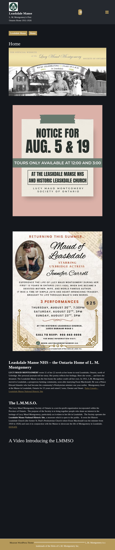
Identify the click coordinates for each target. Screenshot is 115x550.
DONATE (13, 427)
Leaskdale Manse (20, 13)
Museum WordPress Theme (22, 543)
